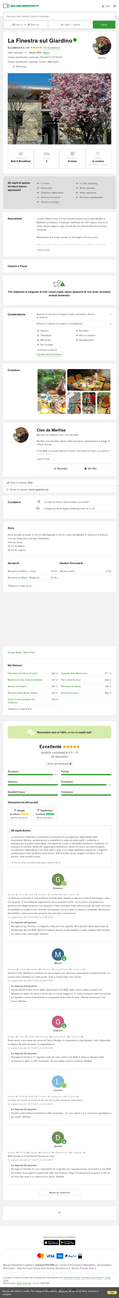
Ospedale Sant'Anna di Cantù (22, 673)
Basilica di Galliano (17, 686)
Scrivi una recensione (58, 763)
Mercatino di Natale (71, 686)
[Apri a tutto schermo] (107, 77)
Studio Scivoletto (24, 1283)
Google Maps (14, 652)
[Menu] (114, 5)
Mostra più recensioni (59, 1192)
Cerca (104, 24)
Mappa (46, 52)
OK (112, 1292)
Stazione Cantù (67, 571)
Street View (29, 652)
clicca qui (63, 1291)
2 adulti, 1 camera (71, 24)
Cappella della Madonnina (74, 673)
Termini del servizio (71, 1277)
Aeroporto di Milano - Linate (22, 571)
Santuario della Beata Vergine (23, 692)
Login (107, 5)
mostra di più (43, 249)
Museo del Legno (70, 692)
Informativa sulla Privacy (91, 1277)
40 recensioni (52, 47)
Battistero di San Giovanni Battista (25, 679)
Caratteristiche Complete (49, 354)
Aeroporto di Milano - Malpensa (24, 577)
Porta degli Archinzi (71, 679)
